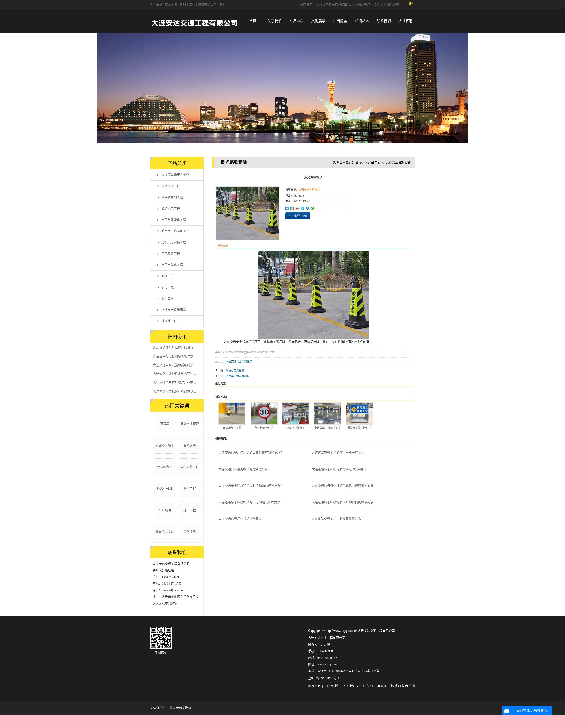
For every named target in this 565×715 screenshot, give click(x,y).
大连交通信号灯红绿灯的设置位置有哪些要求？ (250, 452)
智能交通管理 (189, 423)
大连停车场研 (164, 445)
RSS (183, 4)
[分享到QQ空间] (292, 208)
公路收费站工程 (172, 197)
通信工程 (167, 276)
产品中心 (296, 20)
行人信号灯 (164, 488)
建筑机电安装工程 (173, 242)
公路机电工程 (170, 208)
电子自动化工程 (172, 264)
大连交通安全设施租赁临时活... (174, 365)
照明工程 (167, 298)
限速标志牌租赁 (235, 370)
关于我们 (274, 20)
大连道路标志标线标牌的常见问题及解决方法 (249, 502)
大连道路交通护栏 (393, 4)
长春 (405, 685)
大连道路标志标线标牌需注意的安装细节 (339, 469)
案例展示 (318, 20)
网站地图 (171, 4)
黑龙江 (382, 685)
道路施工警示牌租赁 (238, 376)
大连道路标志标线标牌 (331, 4)
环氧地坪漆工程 (232, 427)
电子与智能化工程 (173, 219)
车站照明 (164, 510)
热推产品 (314, 685)
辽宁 (373, 685)
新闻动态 (362, 20)
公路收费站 (164, 466)
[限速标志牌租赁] (264, 413)
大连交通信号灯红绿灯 (363, 4)
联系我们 (384, 20)
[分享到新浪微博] (297, 208)
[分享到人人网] (307, 208)
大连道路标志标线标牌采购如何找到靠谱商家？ (344, 502)
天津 (359, 685)
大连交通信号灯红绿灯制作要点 (240, 518)
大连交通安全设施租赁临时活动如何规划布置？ (250, 485)
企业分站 (156, 4)
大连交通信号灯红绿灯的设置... (174, 347)
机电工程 (167, 287)
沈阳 (398, 685)
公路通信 (189, 531)
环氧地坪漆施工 (295, 427)
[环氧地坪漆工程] (232, 413)
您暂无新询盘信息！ (212, 4)
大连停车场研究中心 (175, 174)
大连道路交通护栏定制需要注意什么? (337, 518)
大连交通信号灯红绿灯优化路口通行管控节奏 (342, 485)
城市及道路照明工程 (175, 231)
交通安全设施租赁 (173, 309)
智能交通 (189, 445)
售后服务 (340, 20)
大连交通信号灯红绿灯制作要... (174, 382)
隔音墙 (164, 423)
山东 (366, 685)
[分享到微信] (313, 208)
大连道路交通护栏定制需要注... (174, 373)
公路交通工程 (170, 186)
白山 (412, 685)
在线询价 (297, 215)
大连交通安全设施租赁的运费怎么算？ (244, 469)
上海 (352, 685)
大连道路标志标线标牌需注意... (174, 356)
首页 (252, 20)
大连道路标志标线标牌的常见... (174, 391)
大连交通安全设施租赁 (239, 361)
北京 (345, 685)
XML (192, 4)
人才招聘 (406, 20)
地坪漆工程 (169, 321)
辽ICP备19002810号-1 (323, 678)
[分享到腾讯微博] (302, 208)
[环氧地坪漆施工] (295, 413)
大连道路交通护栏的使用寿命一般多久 (338, 452)
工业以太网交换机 (178, 708)
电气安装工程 (170, 253)
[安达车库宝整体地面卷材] (327, 413)
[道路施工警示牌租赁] (359, 413)
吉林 (391, 685)
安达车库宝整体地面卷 (327, 427)
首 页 (359, 162)
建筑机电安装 (164, 531)
